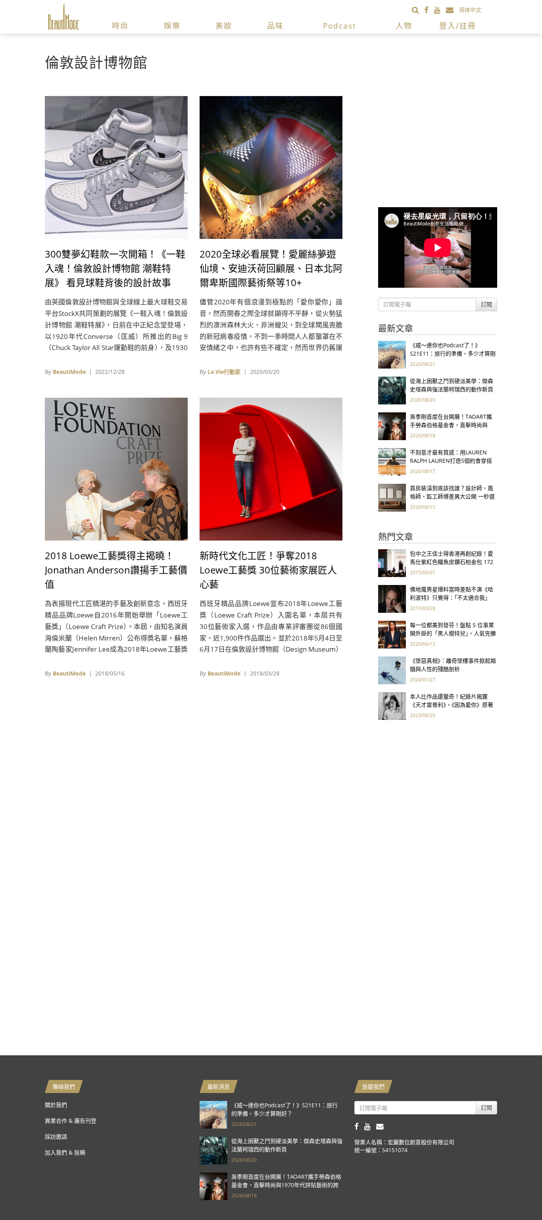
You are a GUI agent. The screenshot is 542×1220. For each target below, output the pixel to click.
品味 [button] (275, 26)
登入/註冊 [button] (457, 26)
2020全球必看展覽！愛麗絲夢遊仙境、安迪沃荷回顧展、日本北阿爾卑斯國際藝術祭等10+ (271, 268)
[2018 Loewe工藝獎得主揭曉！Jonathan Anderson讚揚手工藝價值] (116, 468)
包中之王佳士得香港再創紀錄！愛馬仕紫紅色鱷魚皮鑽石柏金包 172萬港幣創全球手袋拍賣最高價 (451, 562)
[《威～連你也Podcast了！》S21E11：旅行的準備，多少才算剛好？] (392, 354)
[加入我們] (452, 9)
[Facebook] (429, 9)
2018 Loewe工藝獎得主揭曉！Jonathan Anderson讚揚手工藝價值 (116, 570)
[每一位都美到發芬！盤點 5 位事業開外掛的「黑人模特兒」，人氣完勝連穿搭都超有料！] (392, 634)
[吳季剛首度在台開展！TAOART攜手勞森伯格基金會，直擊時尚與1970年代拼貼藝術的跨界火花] (392, 425)
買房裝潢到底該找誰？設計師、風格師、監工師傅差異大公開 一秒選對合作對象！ (452, 496)
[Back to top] (516, 1194)
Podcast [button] (339, 26)
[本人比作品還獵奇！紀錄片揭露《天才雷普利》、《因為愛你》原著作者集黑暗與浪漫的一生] (392, 705)
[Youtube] (440, 9)
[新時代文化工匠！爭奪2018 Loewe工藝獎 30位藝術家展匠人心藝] (271, 468)
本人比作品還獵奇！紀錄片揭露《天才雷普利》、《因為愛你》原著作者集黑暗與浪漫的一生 (451, 705)
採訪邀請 (56, 1136)
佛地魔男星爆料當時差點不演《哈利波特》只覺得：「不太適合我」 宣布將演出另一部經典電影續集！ (451, 597)
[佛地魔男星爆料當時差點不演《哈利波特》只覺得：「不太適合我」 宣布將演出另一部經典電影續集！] (392, 598)
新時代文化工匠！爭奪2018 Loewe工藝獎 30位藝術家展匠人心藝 (268, 570)
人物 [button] (404, 26)
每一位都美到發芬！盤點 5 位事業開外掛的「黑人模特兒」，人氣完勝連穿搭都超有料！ (453, 633)
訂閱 (486, 304)
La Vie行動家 (224, 371)
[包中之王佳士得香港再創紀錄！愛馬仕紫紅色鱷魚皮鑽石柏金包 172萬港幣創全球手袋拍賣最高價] (392, 562)
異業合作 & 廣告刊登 (70, 1120)
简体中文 (470, 9)
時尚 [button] (120, 26)
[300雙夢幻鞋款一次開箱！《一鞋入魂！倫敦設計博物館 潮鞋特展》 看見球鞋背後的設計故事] (116, 167)
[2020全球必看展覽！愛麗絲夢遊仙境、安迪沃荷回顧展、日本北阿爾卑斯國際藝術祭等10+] (271, 167)
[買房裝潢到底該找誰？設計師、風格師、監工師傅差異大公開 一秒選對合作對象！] (392, 497)
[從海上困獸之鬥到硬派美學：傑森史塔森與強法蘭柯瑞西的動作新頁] (392, 390)
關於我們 (56, 1104)
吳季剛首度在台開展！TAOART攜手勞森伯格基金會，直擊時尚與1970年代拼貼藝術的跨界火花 (451, 425)
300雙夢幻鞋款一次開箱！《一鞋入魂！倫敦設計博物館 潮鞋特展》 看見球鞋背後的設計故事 (115, 268)
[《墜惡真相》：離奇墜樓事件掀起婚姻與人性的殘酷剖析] (392, 670)
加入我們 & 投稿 (65, 1152)
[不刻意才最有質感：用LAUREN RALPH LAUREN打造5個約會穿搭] (392, 461)
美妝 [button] (223, 26)
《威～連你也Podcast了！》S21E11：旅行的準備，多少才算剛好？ (453, 353)
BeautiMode (69, 371)
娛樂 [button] (172, 26)
